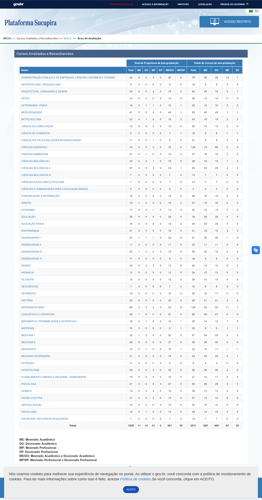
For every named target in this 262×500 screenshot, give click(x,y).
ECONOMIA (28, 209)
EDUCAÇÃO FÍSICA (32, 223)
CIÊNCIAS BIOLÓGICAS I (35, 161)
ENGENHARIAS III (31, 251)
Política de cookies (135, 479)
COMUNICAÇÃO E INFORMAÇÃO (40, 195)
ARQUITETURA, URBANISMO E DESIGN (44, 91)
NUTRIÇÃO (27, 363)
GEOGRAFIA (28, 293)
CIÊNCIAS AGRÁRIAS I (34, 147)
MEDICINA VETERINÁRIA (35, 356)
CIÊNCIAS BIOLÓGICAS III (36, 175)
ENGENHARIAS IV (31, 258)
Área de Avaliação (89, 38)
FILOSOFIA (27, 279)
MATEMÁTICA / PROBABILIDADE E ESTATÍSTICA (49, 321)
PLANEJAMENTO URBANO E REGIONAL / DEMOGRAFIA (53, 377)
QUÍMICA (26, 390)
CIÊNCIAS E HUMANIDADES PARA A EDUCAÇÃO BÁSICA (54, 188)
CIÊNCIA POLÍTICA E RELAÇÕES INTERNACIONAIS (51, 140)
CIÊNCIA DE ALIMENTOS (35, 133)
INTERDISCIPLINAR (32, 307)
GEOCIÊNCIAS (29, 286)
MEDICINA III (28, 349)
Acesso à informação (155, 4)
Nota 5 (67, 38)
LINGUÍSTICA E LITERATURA (38, 314)
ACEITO (131, 489)
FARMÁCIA (27, 272)
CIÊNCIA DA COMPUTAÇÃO (37, 126)
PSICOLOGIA (28, 383)
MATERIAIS (27, 328)
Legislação (205, 4)
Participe (183, 4)
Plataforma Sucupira (30, 23)
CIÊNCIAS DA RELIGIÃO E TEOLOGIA (42, 182)
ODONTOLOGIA (30, 370)
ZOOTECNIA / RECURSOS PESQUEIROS (44, 418)
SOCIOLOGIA (28, 411)
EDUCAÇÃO (28, 216)
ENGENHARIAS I (31, 237)
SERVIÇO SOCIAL (31, 404)
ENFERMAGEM (30, 230)
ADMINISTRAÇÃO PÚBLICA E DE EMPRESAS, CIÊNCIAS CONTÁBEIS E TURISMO (68, 77)
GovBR (18, 4)
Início (7, 38)
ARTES (25, 98)
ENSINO (26, 265)
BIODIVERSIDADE (31, 112)
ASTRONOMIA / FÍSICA (34, 105)
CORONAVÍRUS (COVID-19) (121, 4)
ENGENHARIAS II (31, 244)
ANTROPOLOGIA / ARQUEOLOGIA (41, 84)
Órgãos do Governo (232, 4)
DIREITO (26, 202)
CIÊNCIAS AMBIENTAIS (34, 154)
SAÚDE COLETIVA (31, 397)
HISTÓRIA (27, 300)
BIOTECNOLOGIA (31, 119)
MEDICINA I (28, 335)
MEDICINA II (28, 342)
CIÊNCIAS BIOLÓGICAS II (35, 168)
